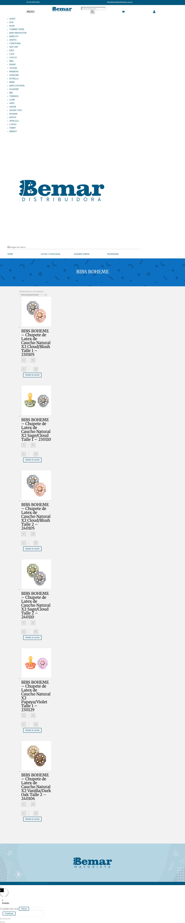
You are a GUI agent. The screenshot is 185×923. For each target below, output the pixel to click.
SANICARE (14, 75)
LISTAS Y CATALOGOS (50, 254)
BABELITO (13, 36)
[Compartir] (6, 918)
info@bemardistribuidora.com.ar (119, 2)
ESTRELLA (14, 79)
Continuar (9, 913)
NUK (11, 22)
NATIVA (12, 117)
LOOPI (12, 100)
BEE (11, 93)
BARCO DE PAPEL (17, 86)
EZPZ (11, 50)
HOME (10, 254)
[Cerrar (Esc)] (9, 918)
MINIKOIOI (13, 72)
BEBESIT (13, 131)
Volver (24, 909)
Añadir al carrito (32, 375)
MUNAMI (13, 114)
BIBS (11, 61)
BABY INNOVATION (17, 33)
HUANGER (14, 89)
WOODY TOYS (15, 110)
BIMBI (11, 82)
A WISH (12, 124)
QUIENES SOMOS (82, 254)
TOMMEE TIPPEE (16, 29)
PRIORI (12, 64)
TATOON (13, 68)
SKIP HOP (13, 47)
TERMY (12, 128)
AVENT (12, 19)
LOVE (11, 54)
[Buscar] (92, 12)
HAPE (11, 103)
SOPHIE (12, 107)
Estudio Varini (42, 883)
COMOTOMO (15, 43)
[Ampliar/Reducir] (1, 918)
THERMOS (13, 96)
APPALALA (14, 121)
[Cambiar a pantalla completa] (4, 918)
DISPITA (13, 40)
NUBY (12, 26)
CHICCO (13, 57)
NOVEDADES (113, 254)
